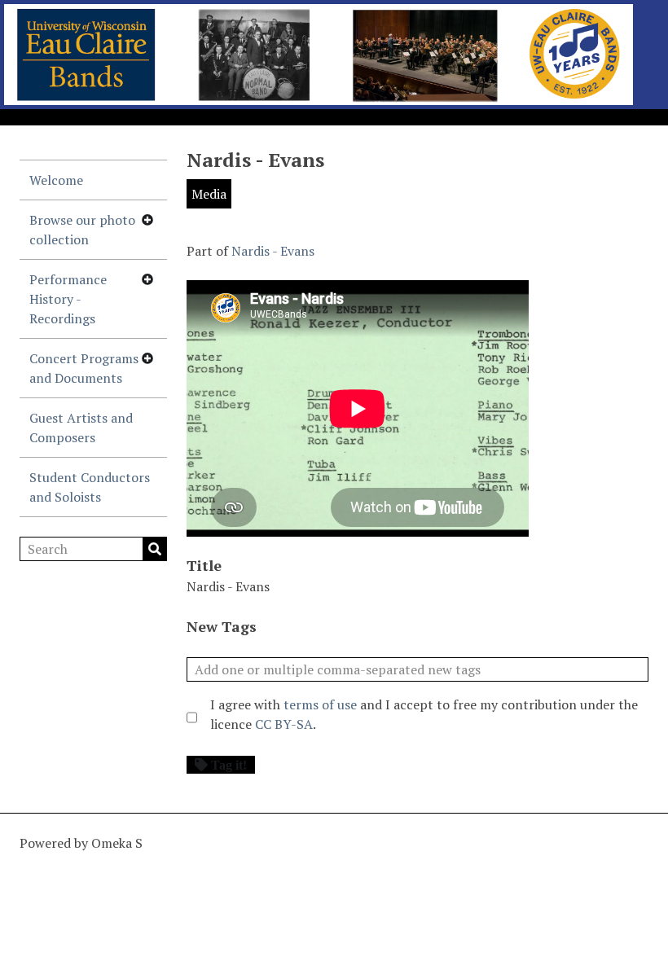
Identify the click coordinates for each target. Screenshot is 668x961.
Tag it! (229, 764)
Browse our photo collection (82, 229)
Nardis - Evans (272, 251)
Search (155, 549)
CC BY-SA (284, 724)
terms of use (320, 704)
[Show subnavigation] (147, 219)
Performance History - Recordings (68, 298)
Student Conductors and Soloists (89, 487)
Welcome (56, 180)
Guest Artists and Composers (81, 427)
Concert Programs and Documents (83, 368)
